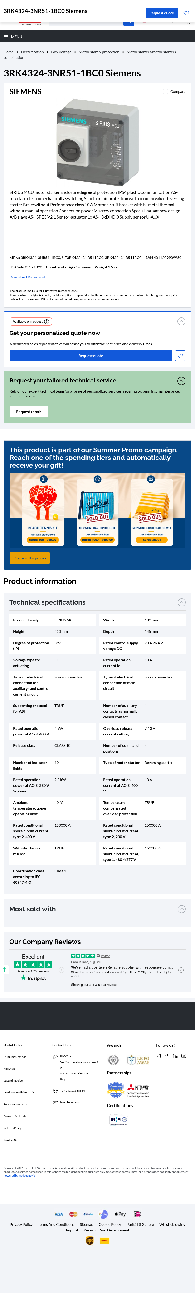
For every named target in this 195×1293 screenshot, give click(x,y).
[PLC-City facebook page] (166, 1055)
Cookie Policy (110, 1224)
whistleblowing (172, 1224)
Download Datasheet (27, 277)
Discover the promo (30, 558)
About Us (9, 1068)
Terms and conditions (56, 1224)
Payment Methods (15, 1116)
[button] (181, 321)
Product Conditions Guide (20, 1092)
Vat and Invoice (13, 1080)
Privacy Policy (21, 1224)
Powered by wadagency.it (19, 1175)
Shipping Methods (15, 1057)
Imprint (72, 1230)
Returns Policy (13, 1128)
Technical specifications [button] (47, 602)
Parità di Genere (140, 1224)
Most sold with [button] (32, 909)
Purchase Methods (15, 1104)
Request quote (161, 12)
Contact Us (10, 1140)
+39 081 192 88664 (72, 1090)
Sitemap (86, 1224)
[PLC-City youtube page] (183, 1055)
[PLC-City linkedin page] (175, 1055)
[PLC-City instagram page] (158, 1055)
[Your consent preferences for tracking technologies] (4, 969)
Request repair (28, 411)
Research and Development (106, 1230)
